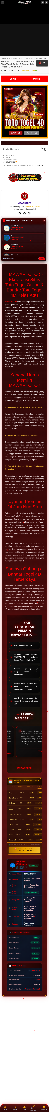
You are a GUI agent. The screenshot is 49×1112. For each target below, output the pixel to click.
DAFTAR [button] (30, 133)
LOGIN (13, 79)
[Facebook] (19, 213)
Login (15, 1109)
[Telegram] (24, 213)
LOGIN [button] (13, 133)
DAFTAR (36, 79)
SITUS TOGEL (28, 58)
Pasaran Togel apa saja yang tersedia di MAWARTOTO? (26, 672)
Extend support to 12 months (24, 165)
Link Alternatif (33, 1109)
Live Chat (44, 1109)
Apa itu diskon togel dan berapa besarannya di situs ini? (26, 701)
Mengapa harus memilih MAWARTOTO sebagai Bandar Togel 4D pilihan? (26, 657)
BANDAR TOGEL (41, 58)
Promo (5, 1109)
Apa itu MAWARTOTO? (23, 645)
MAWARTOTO (5, 58)
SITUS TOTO (17, 58)
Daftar (24, 1109)
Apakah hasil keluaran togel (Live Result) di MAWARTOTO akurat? (26, 686)
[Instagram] (29, 213)
